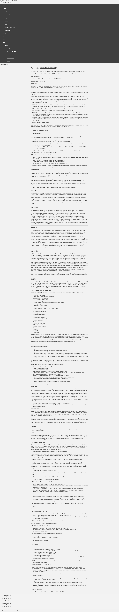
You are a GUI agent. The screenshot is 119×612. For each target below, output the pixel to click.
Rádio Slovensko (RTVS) (11, 51)
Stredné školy (5, 8)
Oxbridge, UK (7, 14)
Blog (3, 36)
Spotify (8, 61)
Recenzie (4, 33)
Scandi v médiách (8, 48)
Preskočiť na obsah (4, 0)
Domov (3, 5)
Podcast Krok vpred (10, 58)
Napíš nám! (5, 600)
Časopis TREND (10, 55)
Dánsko (6, 21)
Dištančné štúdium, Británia (10, 27)
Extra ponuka (7, 30)
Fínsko (6, 24)
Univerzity (4, 18)
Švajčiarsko (7, 11)
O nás (3, 42)
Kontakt (4, 39)
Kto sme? (6, 45)
